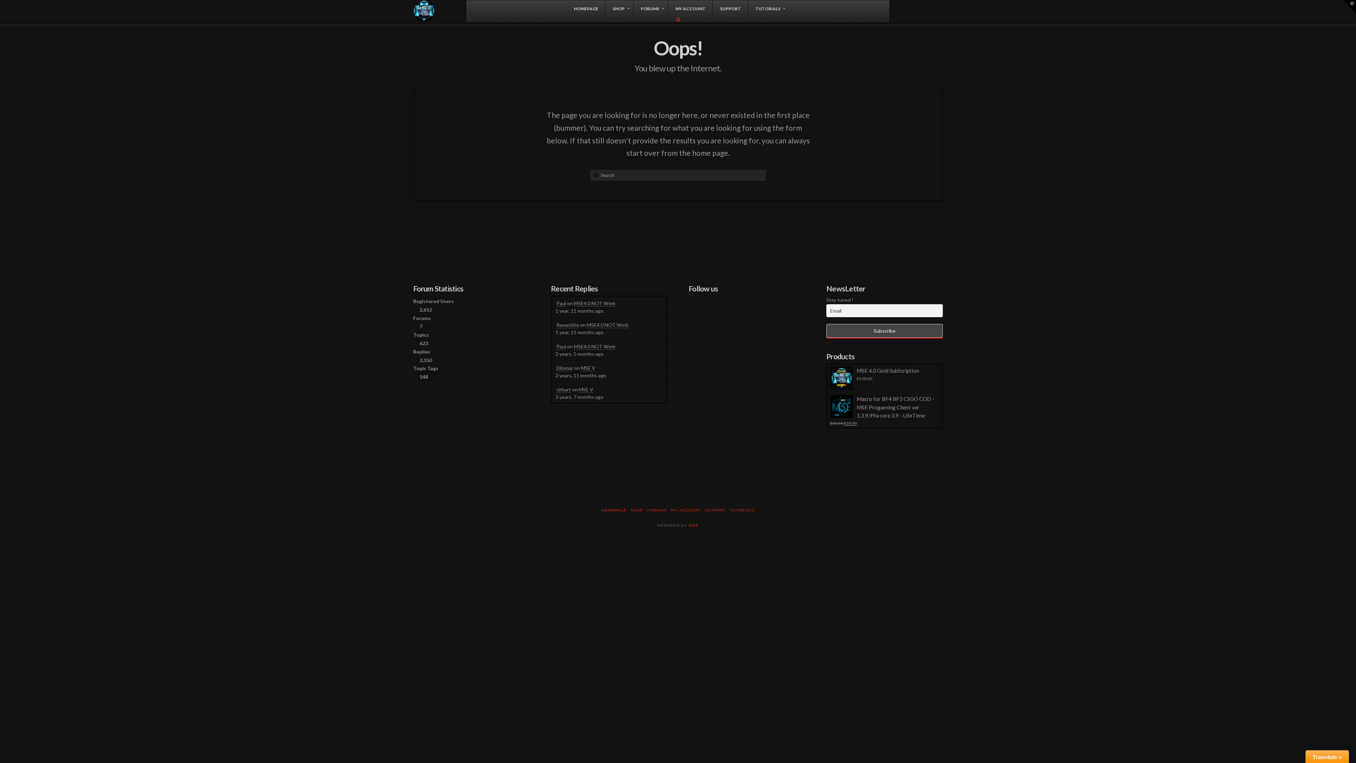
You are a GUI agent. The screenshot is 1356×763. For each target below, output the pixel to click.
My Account (686, 510)
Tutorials (742, 510)
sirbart (564, 389)
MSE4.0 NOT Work (594, 303)
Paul (561, 303)
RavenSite (568, 325)
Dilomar (565, 368)
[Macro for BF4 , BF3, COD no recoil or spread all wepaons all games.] (424, 11)
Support (716, 510)
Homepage (614, 510)
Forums (657, 510)
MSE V (588, 368)
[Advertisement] (678, 557)
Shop (637, 510)
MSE (693, 525)
